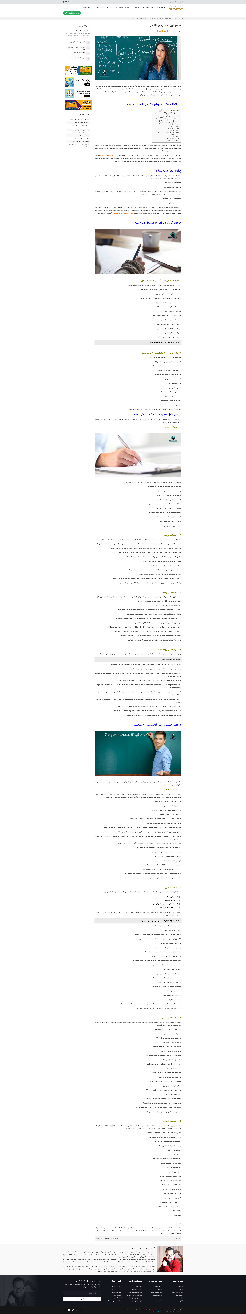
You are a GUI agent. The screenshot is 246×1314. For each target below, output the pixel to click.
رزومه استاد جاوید (117, 1292)
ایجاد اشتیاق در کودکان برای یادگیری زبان (79, 130)
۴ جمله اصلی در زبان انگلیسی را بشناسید (167, 133)
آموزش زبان (141, 89)
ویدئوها (160, 1298)
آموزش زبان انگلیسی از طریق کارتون (83, 81)
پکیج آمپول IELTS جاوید (83, 31)
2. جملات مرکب (172, 127)
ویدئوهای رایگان (150, 7)
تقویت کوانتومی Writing (135, 1298)
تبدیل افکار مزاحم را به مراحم (134, 1295)
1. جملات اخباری (172, 135)
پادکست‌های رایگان (138, 7)
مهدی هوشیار (156, 1311)
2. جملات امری (172, 137)
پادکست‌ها (159, 1301)
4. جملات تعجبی (172, 140)
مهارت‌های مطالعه (157, 1295)
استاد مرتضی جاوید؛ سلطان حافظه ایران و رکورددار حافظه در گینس (175, 7)
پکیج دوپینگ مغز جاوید (79, 53)
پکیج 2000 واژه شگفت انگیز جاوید (76, 58)
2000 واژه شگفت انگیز (136, 1289)
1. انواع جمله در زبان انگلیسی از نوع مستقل (166, 119)
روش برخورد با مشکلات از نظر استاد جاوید (79, 119)
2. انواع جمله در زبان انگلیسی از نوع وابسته (166, 121)
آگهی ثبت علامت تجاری (115, 1289)
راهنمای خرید (172, 2)
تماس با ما (180, 2)
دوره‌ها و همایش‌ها (117, 7)
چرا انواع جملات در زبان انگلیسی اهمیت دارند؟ (166, 113)
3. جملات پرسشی (171, 139)
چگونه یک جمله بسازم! (172, 115)
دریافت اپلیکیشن (73, 13)
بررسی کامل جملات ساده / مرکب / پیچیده (167, 123)
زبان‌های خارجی (159, 18)
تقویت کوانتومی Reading (135, 1301)
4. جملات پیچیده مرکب (170, 131)
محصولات (127, 7)
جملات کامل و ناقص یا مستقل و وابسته (168, 117)
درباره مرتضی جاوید (88, 7)
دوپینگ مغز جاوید (137, 1286)
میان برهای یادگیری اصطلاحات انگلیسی (80, 141)
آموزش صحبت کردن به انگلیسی (123, 213)
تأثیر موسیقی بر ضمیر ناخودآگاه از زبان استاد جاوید (78, 145)
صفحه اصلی (161, 7)
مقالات (107, 7)
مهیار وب (166, 1311)
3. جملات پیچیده (172, 129)
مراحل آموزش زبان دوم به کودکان (81, 139)
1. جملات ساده (173, 125)
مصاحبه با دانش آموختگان (114, 1301)
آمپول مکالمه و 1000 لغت (135, 1292)
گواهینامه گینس (117, 1295)
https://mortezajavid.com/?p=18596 (107, 1238)
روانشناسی (159, 1289)
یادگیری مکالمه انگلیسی (107, 155)
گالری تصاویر (100, 7)
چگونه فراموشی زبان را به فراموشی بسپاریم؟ (83, 92)
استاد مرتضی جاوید (153, 1309)
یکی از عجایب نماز (84, 136)
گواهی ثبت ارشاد (117, 1298)
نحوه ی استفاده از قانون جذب (82, 133)
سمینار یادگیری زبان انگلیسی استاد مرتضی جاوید (79, 126)
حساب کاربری (164, 2)
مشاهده (87, 84)
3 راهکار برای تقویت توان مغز (82, 122)
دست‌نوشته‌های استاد (156, 1292)
